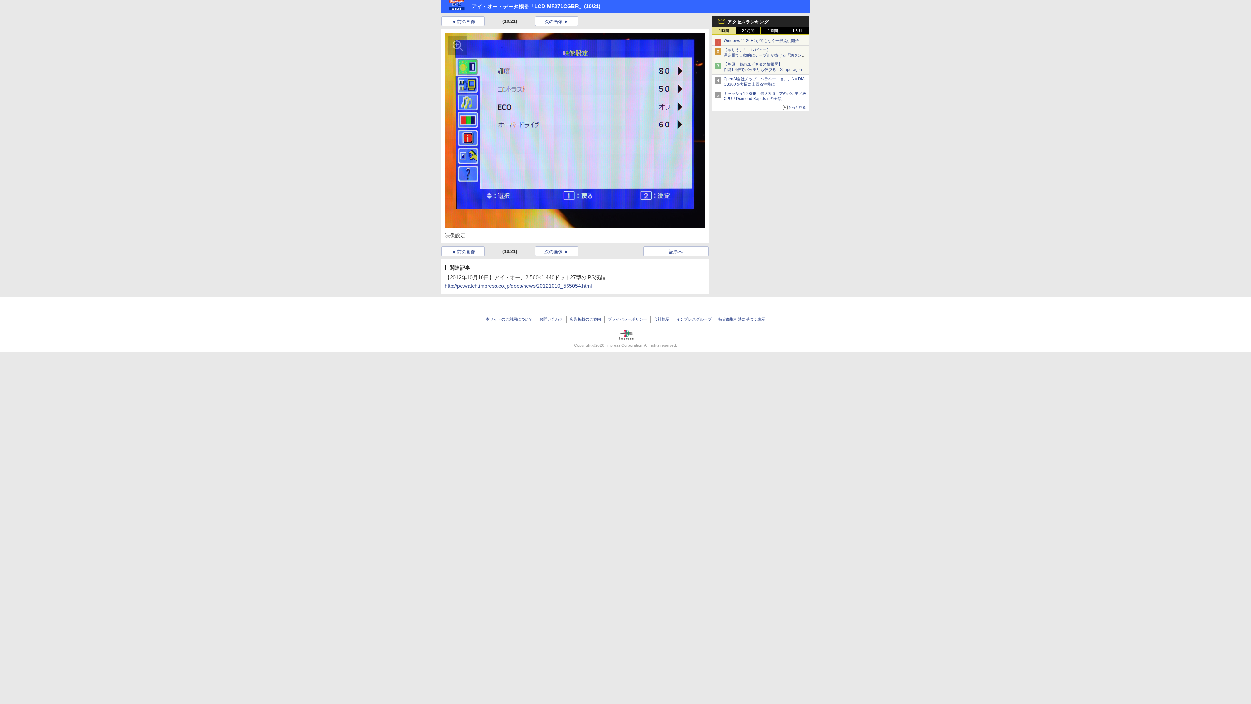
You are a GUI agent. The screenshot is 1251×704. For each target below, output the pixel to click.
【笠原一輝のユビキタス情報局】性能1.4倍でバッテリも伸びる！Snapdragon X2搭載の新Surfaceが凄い (763, 70)
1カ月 (797, 30)
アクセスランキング (748, 21)
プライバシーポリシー (627, 319)
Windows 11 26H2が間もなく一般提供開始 (761, 40)
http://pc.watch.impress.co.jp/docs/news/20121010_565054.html (518, 286)
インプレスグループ (694, 319)
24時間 (748, 30)
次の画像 (553, 21)
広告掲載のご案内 (585, 319)
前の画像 (466, 21)
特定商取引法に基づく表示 (741, 319)
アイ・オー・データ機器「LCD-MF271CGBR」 (528, 6)
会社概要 (661, 319)
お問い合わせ (551, 319)
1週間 (773, 30)
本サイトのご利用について (509, 319)
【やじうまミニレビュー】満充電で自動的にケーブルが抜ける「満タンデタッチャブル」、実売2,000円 (765, 55)
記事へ (676, 251)
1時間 (724, 30)
